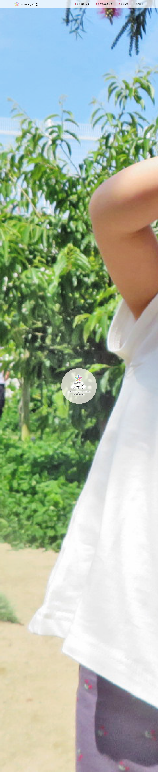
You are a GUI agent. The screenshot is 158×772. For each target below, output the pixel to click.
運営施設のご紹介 (105, 4)
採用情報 (139, 4)
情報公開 (124, 4)
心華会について (83, 4)
